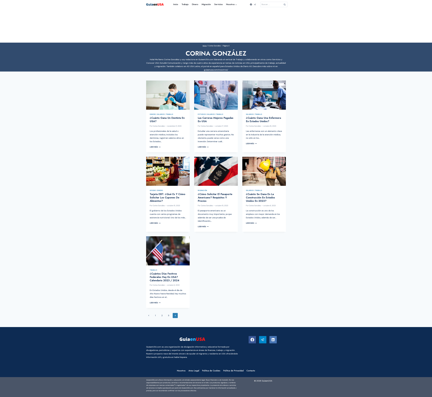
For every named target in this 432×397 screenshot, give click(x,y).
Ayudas (153, 190)
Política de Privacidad (233, 370)
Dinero (195, 4)
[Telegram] (255, 4)
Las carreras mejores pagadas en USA (215, 119)
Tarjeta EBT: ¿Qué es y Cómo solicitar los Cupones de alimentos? (167, 197)
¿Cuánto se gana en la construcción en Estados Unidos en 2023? (260, 197)
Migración (206, 4)
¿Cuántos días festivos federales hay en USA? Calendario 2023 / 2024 (164, 277)
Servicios (218, 4)
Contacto (250, 370)
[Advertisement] (216, 25)
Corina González (159, 126)
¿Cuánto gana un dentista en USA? (167, 119)
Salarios (161, 114)
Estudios (202, 114)
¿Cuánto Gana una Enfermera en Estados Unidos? (263, 119)
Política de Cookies (211, 370)
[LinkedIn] (273, 339)
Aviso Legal (193, 370)
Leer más (155, 147)
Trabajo (185, 4)
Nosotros (181, 370)
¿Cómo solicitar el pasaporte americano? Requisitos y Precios (215, 197)
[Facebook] (251, 4)
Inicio (175, 4)
